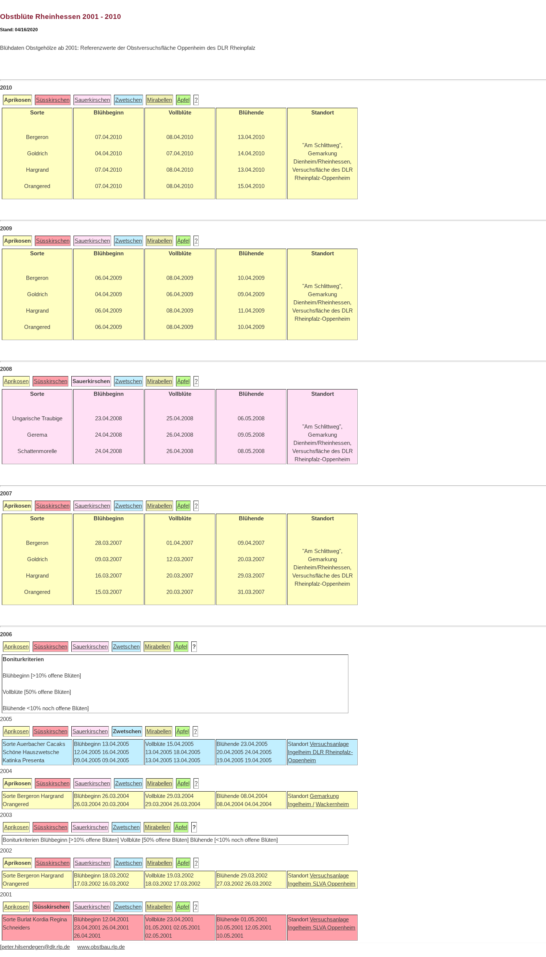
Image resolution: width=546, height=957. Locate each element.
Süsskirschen (52, 100)
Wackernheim (332, 804)
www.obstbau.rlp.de (101, 947)
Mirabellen (159, 100)
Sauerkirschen (92, 100)
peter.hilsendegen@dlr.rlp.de (35, 947)
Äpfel (183, 100)
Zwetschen (128, 100)
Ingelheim (300, 752)
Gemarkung (324, 796)
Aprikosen (16, 381)
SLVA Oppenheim (334, 884)
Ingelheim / (301, 804)
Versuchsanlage (329, 744)
